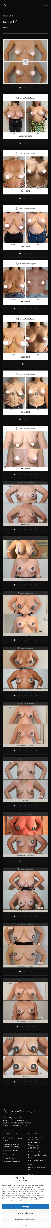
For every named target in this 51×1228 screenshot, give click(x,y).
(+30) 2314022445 (35, 1148)
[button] (47, 1179)
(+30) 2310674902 (35, 1161)
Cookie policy (24, 1225)
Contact (31, 1174)
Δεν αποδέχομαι (25, 1213)
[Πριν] (25, 61)
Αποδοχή (25, 1206)
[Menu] (46, 5)
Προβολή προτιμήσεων (25, 1219)
